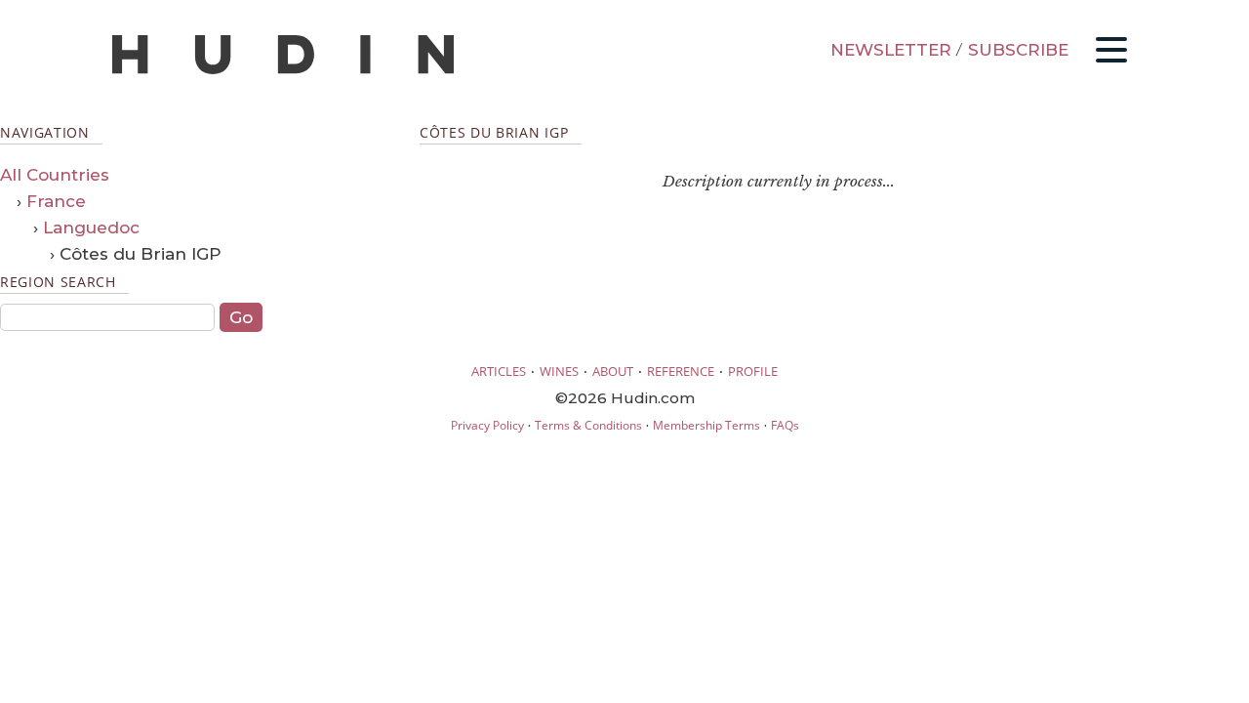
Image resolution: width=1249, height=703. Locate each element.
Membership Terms (706, 425)
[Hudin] (283, 69)
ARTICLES (498, 371)
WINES (559, 371)
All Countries (54, 175)
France (56, 201)
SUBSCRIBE (1018, 50)
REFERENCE (680, 371)
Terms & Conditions (588, 425)
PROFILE (753, 371)
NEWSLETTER (890, 50)
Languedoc (91, 227)
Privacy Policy (487, 425)
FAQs (785, 425)
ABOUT (612, 371)
